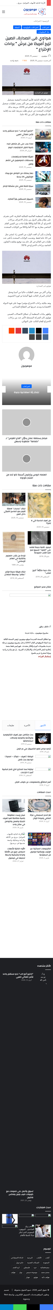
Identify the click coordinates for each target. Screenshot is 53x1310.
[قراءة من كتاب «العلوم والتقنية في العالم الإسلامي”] (13, 542)
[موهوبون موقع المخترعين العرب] (34, 11)
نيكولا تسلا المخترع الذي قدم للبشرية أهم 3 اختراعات (17, 770)
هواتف (13, 1272)
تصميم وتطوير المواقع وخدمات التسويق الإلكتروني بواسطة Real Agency (26, 1294)
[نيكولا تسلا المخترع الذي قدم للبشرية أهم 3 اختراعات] (43, 773)
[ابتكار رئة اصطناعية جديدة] (43, 1218)
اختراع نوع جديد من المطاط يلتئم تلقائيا (26, 392)
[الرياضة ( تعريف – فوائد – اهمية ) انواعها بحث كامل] (43, 760)
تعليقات (10, 725)
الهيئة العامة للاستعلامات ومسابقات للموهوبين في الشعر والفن (19, 160)
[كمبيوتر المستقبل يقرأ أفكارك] (43, 202)
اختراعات (37, 21)
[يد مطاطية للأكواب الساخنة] (10, 1219)
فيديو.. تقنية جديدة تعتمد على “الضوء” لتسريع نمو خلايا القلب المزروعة (40, 550)
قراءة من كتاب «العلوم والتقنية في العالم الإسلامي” (15, 558)
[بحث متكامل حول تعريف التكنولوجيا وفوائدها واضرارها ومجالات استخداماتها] (43, 738)
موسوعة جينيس (31, 1272)
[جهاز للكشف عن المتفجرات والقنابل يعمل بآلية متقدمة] (26, 1218)
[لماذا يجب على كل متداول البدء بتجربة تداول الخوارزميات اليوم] (43, 147)
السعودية (46, 1262)
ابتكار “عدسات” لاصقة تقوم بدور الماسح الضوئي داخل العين (14, 511)
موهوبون (44, 56)
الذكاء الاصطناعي (17, 1258)
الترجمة (30, 1258)
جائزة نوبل (19, 1262)
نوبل (20, 1272)
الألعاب (38, 1258)
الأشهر (43, 725)
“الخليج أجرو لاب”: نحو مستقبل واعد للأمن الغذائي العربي (18, 132)
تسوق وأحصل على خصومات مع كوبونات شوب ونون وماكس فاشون (19, 1194)
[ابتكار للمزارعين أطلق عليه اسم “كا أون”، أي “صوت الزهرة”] (10, 1233)
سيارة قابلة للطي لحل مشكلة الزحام (18, 186)
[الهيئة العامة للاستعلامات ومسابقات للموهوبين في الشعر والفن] (43, 161)
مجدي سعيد (45, 1272)
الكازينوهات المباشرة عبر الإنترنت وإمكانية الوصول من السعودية (40, 852)
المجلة (17, 27)
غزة (35, 1267)
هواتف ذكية (45, 1277)
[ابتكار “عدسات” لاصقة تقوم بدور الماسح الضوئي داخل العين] (13, 499)
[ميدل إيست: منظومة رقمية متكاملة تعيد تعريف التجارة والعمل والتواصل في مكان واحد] (13, 805)
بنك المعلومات (43, 32)
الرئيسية (45, 21)
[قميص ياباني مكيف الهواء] (43, 1231)
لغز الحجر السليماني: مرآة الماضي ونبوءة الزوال (40, 816)
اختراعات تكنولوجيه (30, 27)
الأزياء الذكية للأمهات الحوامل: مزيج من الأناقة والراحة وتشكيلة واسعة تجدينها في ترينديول (15, 853)
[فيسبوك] (45, 331)
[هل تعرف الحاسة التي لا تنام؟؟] (39, 505)
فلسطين (27, 1267)
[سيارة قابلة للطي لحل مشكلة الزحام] (43, 189)
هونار (28, 1277)
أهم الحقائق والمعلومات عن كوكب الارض (33, 782)
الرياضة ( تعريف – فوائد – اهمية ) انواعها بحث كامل (19, 758)
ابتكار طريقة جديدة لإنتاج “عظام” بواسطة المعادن (14, 573)
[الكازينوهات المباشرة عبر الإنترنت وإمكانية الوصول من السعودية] (39, 839)
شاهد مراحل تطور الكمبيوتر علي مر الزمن (34, 749)
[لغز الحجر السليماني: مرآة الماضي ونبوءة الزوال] (39, 805)
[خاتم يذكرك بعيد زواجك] (26, 1231)
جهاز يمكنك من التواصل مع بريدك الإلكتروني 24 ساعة (19, 175)
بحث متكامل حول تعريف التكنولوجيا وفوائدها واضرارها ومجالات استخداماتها (18, 738)
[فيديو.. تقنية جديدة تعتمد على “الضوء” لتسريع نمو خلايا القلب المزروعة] (39, 538)
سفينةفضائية (44, 1267)
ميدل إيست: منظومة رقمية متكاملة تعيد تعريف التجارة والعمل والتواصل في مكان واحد (14, 819)
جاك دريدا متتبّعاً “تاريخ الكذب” (42, 572)
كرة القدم (16, 1267)
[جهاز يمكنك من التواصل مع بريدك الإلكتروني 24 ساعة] (43, 176)
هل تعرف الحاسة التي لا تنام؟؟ (41, 522)
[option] (26, 389)
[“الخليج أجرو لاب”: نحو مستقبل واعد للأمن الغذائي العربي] (43, 134)
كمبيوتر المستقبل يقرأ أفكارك (20, 199)
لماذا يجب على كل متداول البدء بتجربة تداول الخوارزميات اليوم (20, 145)
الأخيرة (27, 725)
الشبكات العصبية (33, 1262)
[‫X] (39, 331)
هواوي (35, 1277)
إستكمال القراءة (44, 656)
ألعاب (47, 1258)
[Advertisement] (26, 689)
